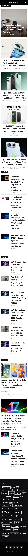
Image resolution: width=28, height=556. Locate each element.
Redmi (10, 523)
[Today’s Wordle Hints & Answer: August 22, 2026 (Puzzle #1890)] (5, 329)
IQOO (4, 499)
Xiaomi (23, 533)
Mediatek (5, 502)
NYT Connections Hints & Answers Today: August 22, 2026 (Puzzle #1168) (18, 315)
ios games (16, 496)
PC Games (11, 516)
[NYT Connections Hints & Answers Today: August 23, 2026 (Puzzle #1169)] (5, 293)
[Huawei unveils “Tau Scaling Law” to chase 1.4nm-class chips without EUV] (5, 198)
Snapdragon (14, 526)
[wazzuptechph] (14, 2)
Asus (17, 487)
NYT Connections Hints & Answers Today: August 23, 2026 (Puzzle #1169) (18, 297)
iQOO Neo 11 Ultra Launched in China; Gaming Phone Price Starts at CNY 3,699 (14, 162)
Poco (4, 519)
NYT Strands (7, 512)
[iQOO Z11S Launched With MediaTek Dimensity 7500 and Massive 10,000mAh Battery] (14, 81)
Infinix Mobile (7, 496)
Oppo (4, 516)
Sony (21, 526)
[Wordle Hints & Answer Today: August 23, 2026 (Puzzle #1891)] (5, 278)
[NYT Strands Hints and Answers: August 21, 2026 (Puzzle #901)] (5, 344)
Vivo (16, 529)
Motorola (16, 502)
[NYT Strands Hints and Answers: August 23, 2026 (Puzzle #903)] (5, 263)
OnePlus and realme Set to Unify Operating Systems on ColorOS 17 (17, 438)
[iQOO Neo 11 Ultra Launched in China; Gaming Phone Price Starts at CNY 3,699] (14, 147)
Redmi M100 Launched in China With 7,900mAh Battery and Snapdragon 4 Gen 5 (14, 128)
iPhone (22, 496)
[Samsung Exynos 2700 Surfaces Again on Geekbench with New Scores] (5, 236)
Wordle (5, 533)
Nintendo (5, 505)
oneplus (18, 512)
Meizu (10, 502)
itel (8, 499)
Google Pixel (21, 490)
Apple (13, 487)
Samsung (6, 526)
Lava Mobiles (13, 499)
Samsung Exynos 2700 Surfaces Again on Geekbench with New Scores (18, 240)
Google (15, 490)
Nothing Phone (17, 505)
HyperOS (24, 493)
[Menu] (2, 2)
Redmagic (4, 522)
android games (5, 487)
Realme (18, 519)
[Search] (26, 2)
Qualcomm (10, 519)
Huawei (18, 493)
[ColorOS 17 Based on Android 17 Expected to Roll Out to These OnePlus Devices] (14, 406)
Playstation (20, 516)
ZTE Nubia (5, 536)
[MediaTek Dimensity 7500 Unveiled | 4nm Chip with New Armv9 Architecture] (5, 178)
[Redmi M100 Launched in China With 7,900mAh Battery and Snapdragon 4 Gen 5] (14, 114)
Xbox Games (14, 533)
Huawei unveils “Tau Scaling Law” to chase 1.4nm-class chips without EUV (18, 202)
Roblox (17, 523)
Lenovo (19, 499)
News (14, 57)
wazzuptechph (20, 551)
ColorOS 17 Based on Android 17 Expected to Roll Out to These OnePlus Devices (13, 418)
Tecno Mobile (7, 530)
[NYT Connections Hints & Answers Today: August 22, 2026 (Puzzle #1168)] (5, 311)
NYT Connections (9, 508)
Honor (11, 493)
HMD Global (4, 493)
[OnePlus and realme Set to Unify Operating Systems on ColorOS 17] (5, 434)
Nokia (10, 505)
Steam (24, 526)
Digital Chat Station (7, 490)
